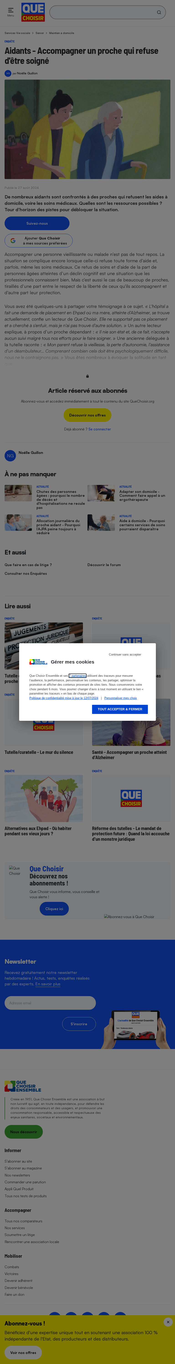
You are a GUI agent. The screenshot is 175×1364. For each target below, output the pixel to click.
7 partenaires (77, 675)
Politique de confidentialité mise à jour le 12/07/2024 (63, 698)
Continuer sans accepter (125, 654)
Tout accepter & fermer (120, 709)
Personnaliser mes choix (120, 698)
